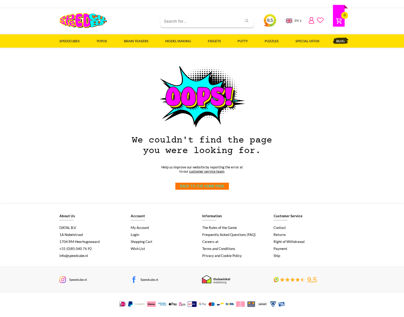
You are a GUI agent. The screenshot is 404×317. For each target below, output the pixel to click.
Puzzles (272, 41)
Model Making (178, 41)
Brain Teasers (136, 41)
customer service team (206, 171)
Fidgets (214, 41)
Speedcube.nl (78, 279)
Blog (340, 41)
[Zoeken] (246, 21)
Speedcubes (69, 41)
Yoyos (102, 41)
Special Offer (307, 41)
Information (212, 216)
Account (138, 216)
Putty (243, 41)
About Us (67, 216)
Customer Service (288, 216)
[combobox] (199, 21)
